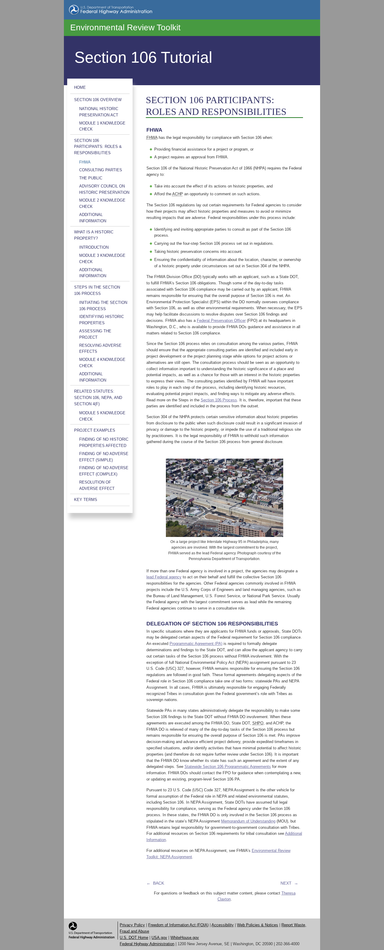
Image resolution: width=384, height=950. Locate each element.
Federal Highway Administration (147, 944)
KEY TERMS (85, 499)
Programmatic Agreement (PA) (196, 643)
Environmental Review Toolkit (125, 27)
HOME (80, 87)
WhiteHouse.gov (184, 937)
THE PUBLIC (90, 178)
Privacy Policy (132, 925)
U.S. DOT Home (134, 937)
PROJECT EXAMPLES (94, 430)
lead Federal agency (164, 577)
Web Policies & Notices (257, 925)
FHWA (85, 162)
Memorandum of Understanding (248, 821)
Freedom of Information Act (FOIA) (178, 925)
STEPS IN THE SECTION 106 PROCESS (97, 290)
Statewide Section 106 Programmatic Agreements (227, 766)
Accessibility (223, 925)
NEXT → (289, 883)
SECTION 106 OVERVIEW (98, 99)
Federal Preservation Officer (221, 320)
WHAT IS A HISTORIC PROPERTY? (93, 235)
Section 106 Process (219, 400)
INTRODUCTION (94, 247)
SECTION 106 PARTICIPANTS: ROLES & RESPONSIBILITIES (98, 146)
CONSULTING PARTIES (100, 170)
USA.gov (159, 937)
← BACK (155, 883)
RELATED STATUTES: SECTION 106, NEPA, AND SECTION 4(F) (98, 397)
